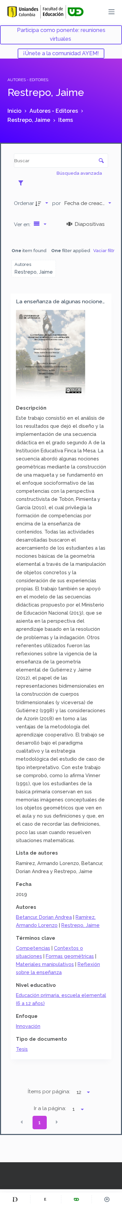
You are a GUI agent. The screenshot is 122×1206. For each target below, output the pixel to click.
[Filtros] (22, 182)
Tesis (22, 1049)
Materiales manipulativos (45, 964)
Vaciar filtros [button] (106, 250)
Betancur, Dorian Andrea (44, 917)
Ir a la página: (50, 1108)
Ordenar (24, 203)
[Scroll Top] (107, 1199)
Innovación (28, 1026)
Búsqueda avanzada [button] (80, 173)
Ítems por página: (49, 1092)
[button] (22, 1122)
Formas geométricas (70, 956)
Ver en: (23, 224)
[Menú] (111, 12)
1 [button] (39, 1122)
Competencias (33, 948)
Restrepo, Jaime (80, 925)
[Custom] (15, 1199)
